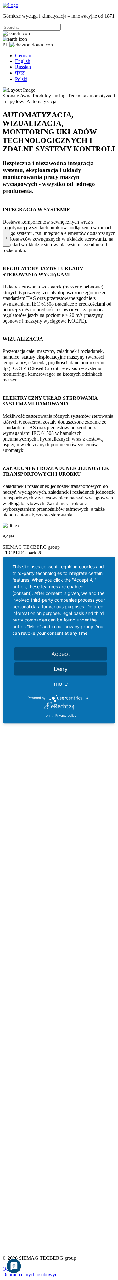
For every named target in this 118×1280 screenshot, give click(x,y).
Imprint (47, 715)
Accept (60, 653)
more (61, 683)
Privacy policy (65, 715)
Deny (61, 668)
